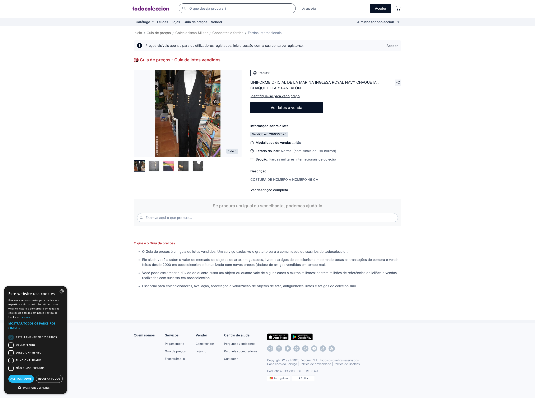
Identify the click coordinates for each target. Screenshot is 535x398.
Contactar (231, 358)
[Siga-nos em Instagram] (270, 348)
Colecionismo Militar (191, 33)
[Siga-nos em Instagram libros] (279, 348)
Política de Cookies (347, 364)
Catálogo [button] (143, 22)
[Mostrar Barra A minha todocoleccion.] (398, 22)
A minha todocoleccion (375, 22)
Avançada (309, 8)
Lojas (176, 22)
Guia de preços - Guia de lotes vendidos (180, 59)
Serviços (172, 335)
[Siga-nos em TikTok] (323, 348)
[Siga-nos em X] (296, 348)
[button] (35, 325)
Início (138, 33)
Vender (216, 22)
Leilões (162, 22)
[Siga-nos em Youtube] (314, 348)
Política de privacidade (315, 364)
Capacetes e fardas (227, 33)
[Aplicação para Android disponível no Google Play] (302, 337)
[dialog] (35, 340)
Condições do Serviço (282, 364)
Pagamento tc (174, 343)
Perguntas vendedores (239, 343)
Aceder (392, 46)
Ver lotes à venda (286, 107)
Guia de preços (195, 22)
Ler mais (24, 317)
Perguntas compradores (240, 351)
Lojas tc (201, 351)
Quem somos (144, 335)
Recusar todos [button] (49, 378)
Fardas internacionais (265, 33)
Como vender (205, 343)
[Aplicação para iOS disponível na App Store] (278, 337)
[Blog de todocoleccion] (332, 348)
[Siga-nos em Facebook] (288, 348)
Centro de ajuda (237, 335)
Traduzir (263, 73)
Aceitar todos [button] (21, 378)
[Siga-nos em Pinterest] (305, 348)
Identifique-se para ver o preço (275, 96)
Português (280, 378)
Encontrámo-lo (175, 358)
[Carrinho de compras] (398, 8)
